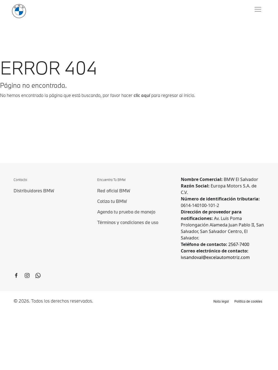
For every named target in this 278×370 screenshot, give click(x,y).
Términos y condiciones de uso (127, 222)
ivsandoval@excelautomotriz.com (215, 257)
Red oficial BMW (113, 190)
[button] (258, 9)
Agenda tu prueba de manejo (126, 212)
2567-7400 (238, 244)
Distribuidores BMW (34, 190)
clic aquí (142, 95)
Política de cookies (248, 301)
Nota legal (221, 301)
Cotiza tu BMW (112, 201)
